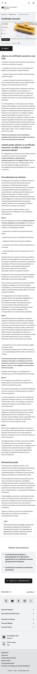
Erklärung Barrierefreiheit (8, 658)
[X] (7, 600)
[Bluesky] (13, 600)
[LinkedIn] (31, 600)
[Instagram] (25, 600)
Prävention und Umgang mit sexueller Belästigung (15, 666)
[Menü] (33, 3)
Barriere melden (5, 660)
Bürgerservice (12, 14)
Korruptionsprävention (7, 663)
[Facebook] (19, 600)
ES (5, 3)
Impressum (4, 655)
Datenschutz (4, 652)
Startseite (3, 14)
